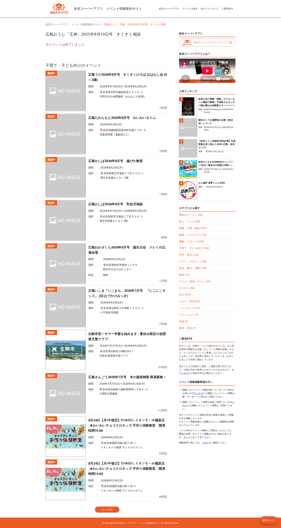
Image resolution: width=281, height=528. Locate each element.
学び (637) (185, 294)
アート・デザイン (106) (193, 261)
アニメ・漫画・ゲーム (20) (194, 281)
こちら (184, 373)
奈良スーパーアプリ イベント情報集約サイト (73, 24)
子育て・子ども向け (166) (194, 248)
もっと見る (107, 509)
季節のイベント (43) (190, 215)
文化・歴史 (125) (189, 255)
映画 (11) (184, 275)
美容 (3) (183, 321)
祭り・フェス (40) (189, 221)
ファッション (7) (188, 314)
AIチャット (268, 520)
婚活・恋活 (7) (187, 328)
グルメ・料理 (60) (189, 301)
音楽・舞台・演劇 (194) (193, 268)
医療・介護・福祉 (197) (193, 228)
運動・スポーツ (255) (191, 241)
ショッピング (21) (189, 308)
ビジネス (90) (187, 288)
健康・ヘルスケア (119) (193, 235)
